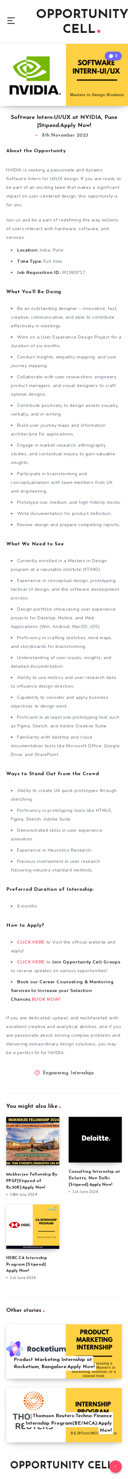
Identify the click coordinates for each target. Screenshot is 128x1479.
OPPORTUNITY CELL (61, 1466)
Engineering (55, 1073)
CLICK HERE (31, 942)
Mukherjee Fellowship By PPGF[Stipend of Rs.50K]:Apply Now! (31, 1181)
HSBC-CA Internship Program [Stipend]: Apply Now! (26, 1264)
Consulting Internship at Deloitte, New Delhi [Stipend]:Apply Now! (94, 1178)
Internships (82, 1073)
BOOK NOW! (46, 999)
